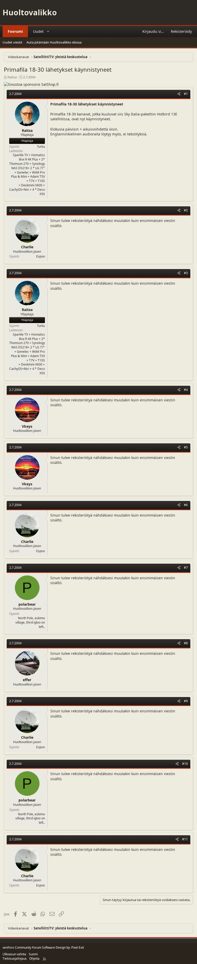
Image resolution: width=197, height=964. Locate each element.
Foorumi (15, 31)
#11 (185, 839)
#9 (186, 701)
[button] (48, 31)
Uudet (38, 31)
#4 (186, 390)
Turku (41, 146)
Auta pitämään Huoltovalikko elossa (54, 42)
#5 (186, 447)
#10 (185, 764)
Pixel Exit (77, 947)
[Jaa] (179, 94)
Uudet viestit (12, 42)
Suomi (33, 954)
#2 (186, 210)
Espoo (40, 256)
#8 (186, 643)
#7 (186, 567)
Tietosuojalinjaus (15, 958)
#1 (186, 94)
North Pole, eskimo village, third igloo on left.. (30, 622)
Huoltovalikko (30, 12)
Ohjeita (34, 958)
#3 (186, 273)
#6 (186, 505)
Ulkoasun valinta (14, 954)
